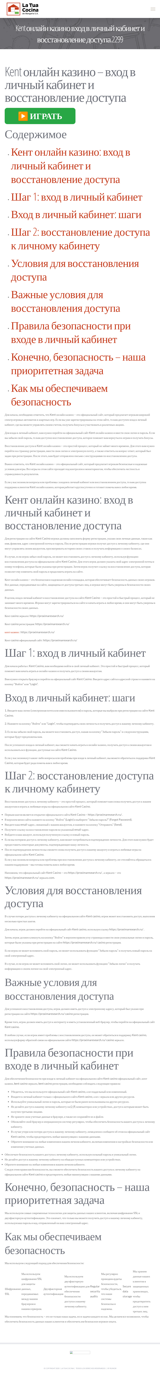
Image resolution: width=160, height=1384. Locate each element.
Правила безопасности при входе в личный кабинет (71, 332)
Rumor (113, 1368)
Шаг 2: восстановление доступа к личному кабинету (80, 238)
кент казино (12, 632)
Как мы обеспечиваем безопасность (59, 394)
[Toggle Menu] (153, 9)
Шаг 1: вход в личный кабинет (76, 196)
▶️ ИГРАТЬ (40, 116)
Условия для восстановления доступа (75, 269)
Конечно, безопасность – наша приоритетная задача (78, 363)
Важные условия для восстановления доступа (65, 300)
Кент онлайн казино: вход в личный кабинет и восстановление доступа (70, 165)
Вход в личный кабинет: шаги (76, 213)
